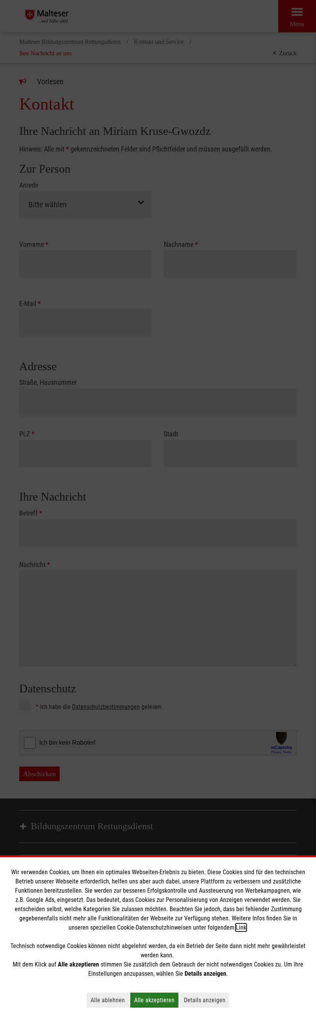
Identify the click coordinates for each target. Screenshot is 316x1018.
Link (241, 927)
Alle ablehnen (110, 1000)
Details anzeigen (206, 1000)
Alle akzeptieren (156, 1000)
